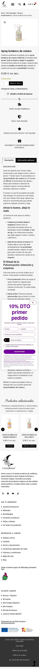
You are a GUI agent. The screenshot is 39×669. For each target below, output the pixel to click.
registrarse (19, 352)
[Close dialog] (33, 302)
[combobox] (7, 340)
